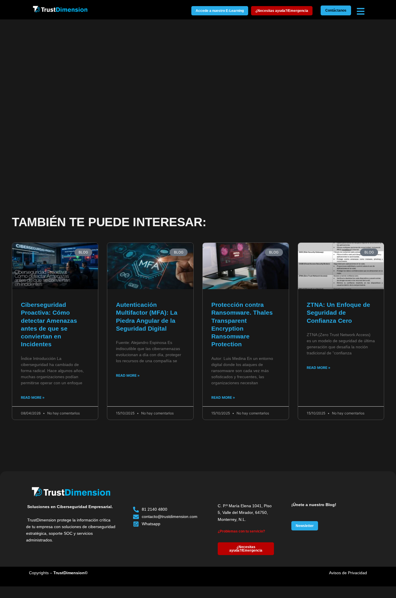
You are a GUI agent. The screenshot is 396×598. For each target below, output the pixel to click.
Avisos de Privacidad (348, 572)
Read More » (33, 397)
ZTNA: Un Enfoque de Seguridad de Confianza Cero (338, 312)
